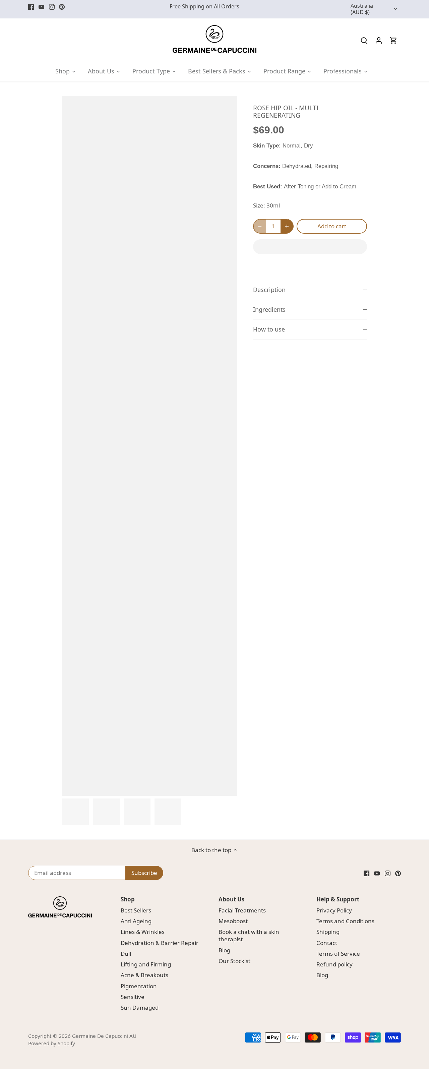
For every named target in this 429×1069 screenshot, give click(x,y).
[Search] (364, 40)
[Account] (378, 40)
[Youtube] (41, 7)
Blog (224, 950)
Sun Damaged (140, 1007)
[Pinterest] (62, 7)
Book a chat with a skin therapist (249, 935)
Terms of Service (338, 953)
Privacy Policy (334, 910)
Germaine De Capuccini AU (104, 1035)
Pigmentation (139, 986)
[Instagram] (52, 7)
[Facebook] (31, 7)
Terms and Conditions (345, 921)
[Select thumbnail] (75, 811)
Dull (126, 953)
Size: (259, 205)
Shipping (328, 932)
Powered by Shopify (51, 1043)
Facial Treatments (242, 910)
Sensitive (132, 997)
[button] (310, 246)
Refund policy (334, 964)
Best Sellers (136, 910)
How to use (269, 329)
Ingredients (269, 309)
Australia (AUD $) (362, 9)
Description (269, 290)
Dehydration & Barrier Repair (159, 943)
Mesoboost (233, 921)
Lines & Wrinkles (143, 932)
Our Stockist (234, 961)
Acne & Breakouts (144, 975)
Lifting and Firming (146, 964)
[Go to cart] (393, 40)
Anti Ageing (136, 921)
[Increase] (287, 226)
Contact (326, 943)
